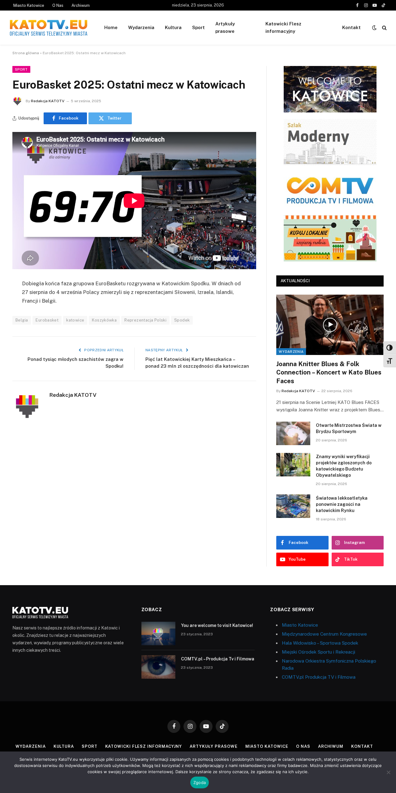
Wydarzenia (141, 27)
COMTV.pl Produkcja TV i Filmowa (318, 677)
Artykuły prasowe (225, 27)
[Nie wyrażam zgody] (388, 772)
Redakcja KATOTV (47, 101)
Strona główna (25, 53)
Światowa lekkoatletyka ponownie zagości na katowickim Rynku (342, 504)
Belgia (21, 320)
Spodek (182, 320)
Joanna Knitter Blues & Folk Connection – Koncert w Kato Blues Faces (328, 372)
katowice (75, 320)
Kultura (173, 27)
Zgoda (199, 782)
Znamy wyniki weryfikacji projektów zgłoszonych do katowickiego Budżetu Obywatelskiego (344, 466)
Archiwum (80, 5)
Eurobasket (47, 320)
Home (111, 27)
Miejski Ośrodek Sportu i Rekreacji (318, 652)
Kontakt (351, 27)
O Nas (57, 5)
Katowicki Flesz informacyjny (283, 27)
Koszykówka (104, 320)
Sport (198, 27)
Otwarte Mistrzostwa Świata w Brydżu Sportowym (348, 428)
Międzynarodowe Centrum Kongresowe (324, 634)
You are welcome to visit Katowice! (217, 625)
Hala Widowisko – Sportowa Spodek (320, 643)
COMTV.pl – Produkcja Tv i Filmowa (217, 658)
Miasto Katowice (28, 5)
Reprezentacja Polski (145, 320)
